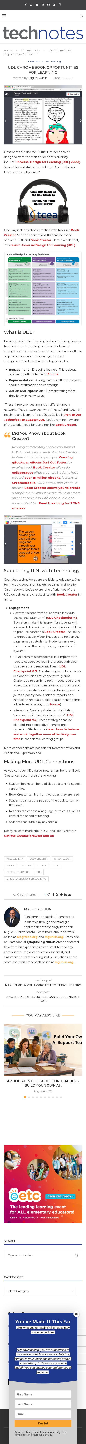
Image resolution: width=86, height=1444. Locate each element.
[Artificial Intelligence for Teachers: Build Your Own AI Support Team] (43, 1050)
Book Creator (66, 425)
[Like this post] (48, 894)
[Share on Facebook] (53, 894)
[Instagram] (48, 4)
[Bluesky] (37, 4)
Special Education (18, 872)
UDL (38, 872)
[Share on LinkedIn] (65, 894)
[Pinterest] (54, 4)
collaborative (22, 472)
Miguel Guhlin (38, 78)
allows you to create (63, 488)
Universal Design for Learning (26, 878)
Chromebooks (30, 50)
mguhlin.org (54, 937)
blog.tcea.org (27, 937)
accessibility (15, 858)
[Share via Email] (69, 894)
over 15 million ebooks (42, 477)
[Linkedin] (43, 4)
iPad (56, 865)
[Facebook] (25, 4)
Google (42, 865)
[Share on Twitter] (57, 894)
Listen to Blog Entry (43, 219)
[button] (7, 1060)
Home (8, 50)
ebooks (26, 865)
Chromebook (62, 858)
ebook (11, 865)
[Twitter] (31, 4)
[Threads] (60, 4)
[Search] (82, 16)
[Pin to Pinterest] (61, 894)
